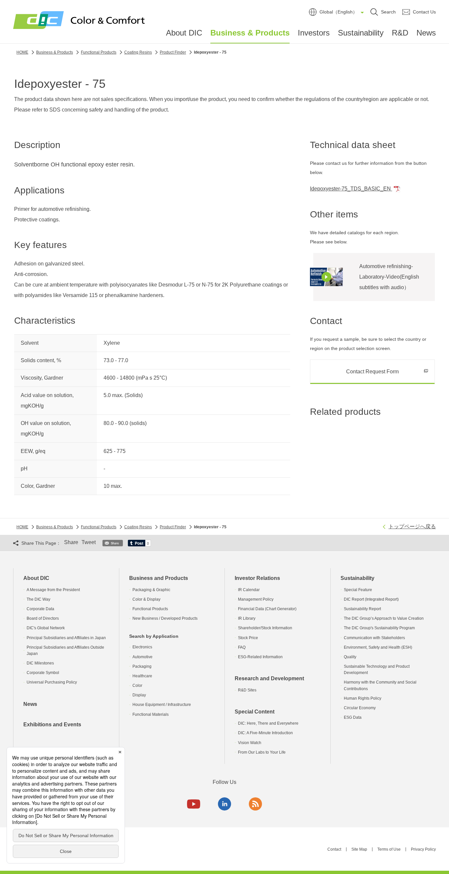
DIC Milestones (40, 663)
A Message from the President (53, 589)
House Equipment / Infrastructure (161, 704)
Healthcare (142, 676)
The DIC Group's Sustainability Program (379, 628)
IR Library (246, 618)
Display (139, 695)
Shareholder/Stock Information (265, 628)
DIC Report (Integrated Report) (371, 599)
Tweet (89, 542)
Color (137, 685)
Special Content (254, 711)
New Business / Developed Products (165, 618)
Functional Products (150, 609)
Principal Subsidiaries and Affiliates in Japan (66, 638)
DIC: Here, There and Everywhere (268, 723)
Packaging (142, 666)
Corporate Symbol (43, 672)
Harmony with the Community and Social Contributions (380, 685)
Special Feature (358, 589)
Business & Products (250, 33)
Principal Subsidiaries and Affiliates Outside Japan (65, 650)
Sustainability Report (362, 609)
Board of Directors (43, 618)
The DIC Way (38, 599)
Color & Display (146, 599)
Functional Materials (150, 714)
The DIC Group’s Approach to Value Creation (384, 618)
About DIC (184, 32)
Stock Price (248, 638)
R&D (400, 32)
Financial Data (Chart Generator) (267, 609)
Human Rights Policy (362, 698)
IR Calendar (249, 589)
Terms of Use (389, 849)
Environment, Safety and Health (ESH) (378, 647)
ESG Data (353, 717)
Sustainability (361, 32)
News (426, 32)
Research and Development (269, 678)
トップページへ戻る (412, 526)
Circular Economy (360, 708)
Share (71, 542)
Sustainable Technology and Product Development (377, 669)
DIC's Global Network (46, 628)
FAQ (242, 647)
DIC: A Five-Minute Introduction (265, 733)
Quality (350, 657)
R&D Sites (247, 690)
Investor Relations (257, 578)
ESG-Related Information (260, 657)
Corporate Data (40, 609)
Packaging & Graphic (151, 589)
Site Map (359, 849)
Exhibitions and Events (52, 724)
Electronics (142, 647)
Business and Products (158, 578)
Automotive (142, 657)
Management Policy (255, 599)
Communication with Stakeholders (374, 638)
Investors (314, 32)
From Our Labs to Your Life (262, 752)
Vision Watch (249, 742)
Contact (334, 849)
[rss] (255, 804)
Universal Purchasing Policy (52, 682)
